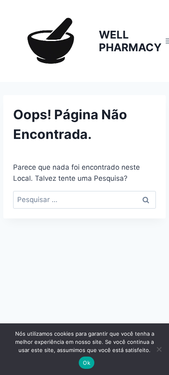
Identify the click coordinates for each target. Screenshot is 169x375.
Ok (86, 362)
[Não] (159, 349)
